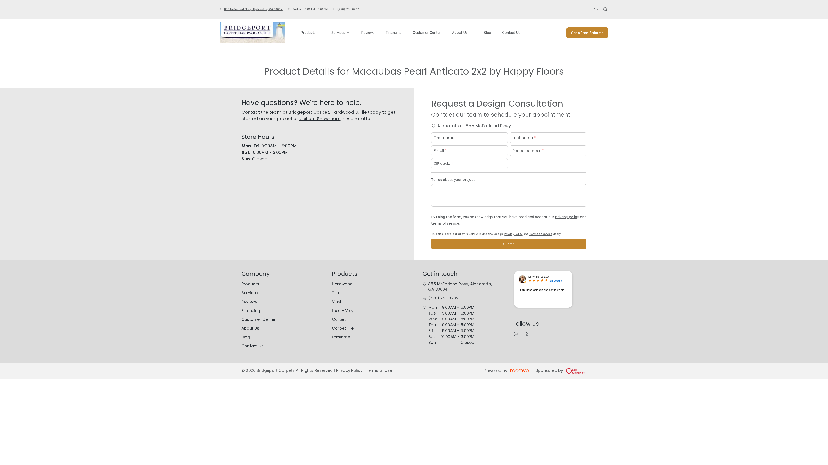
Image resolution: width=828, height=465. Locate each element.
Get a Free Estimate (587, 33)
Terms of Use (379, 370)
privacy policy (567, 216)
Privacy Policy (513, 234)
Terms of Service (540, 234)
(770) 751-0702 (348, 9)
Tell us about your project (453, 179)
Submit (509, 244)
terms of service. (445, 223)
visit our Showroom (320, 119)
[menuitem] (310, 33)
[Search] (605, 9)
